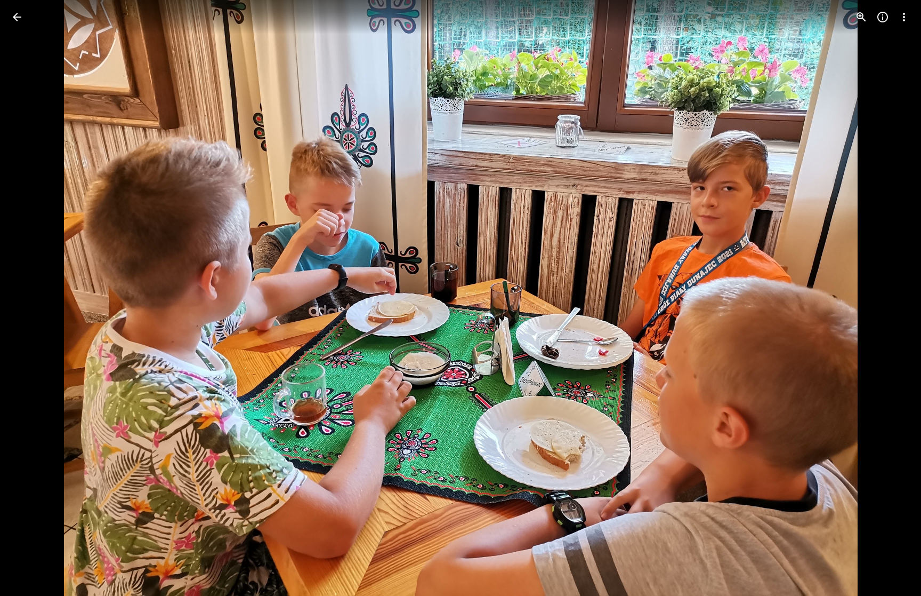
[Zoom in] (861, 17)
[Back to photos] (17, 17)
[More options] (904, 17)
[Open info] (882, 17)
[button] (30, 298)
